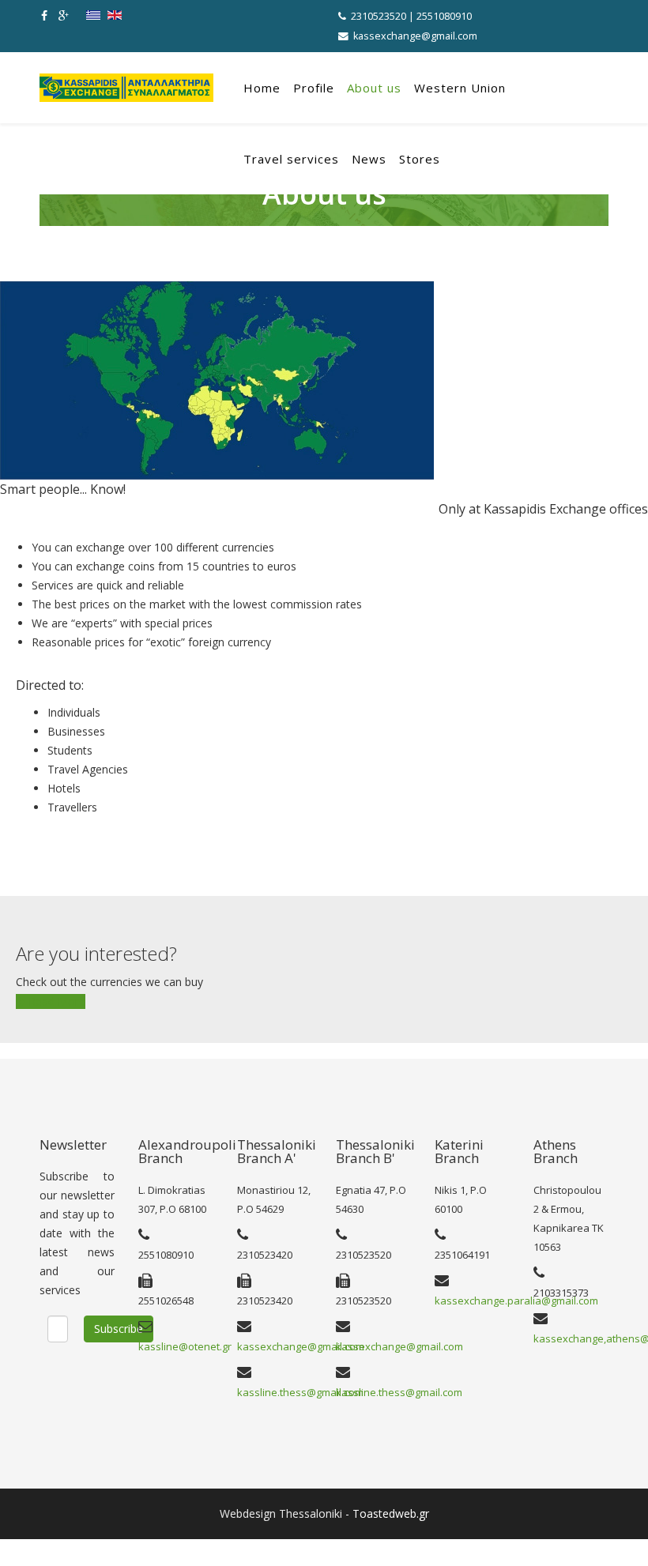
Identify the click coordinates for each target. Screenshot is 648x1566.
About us (374, 88)
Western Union (460, 88)
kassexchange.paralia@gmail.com (516, 1300)
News (369, 159)
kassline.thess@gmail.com (300, 1392)
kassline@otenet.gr (185, 1346)
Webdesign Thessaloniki (281, 1513)
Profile (313, 88)
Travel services (291, 159)
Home (262, 88)
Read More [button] (55, 1001)
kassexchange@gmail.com (415, 36)
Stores (419, 159)
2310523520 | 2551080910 (411, 16)
